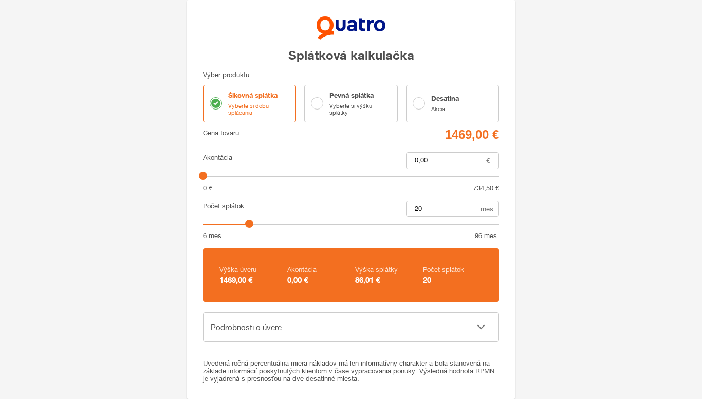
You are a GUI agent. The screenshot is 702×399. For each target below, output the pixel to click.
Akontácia (217, 157)
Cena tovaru (221, 133)
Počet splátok (223, 206)
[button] (351, 327)
